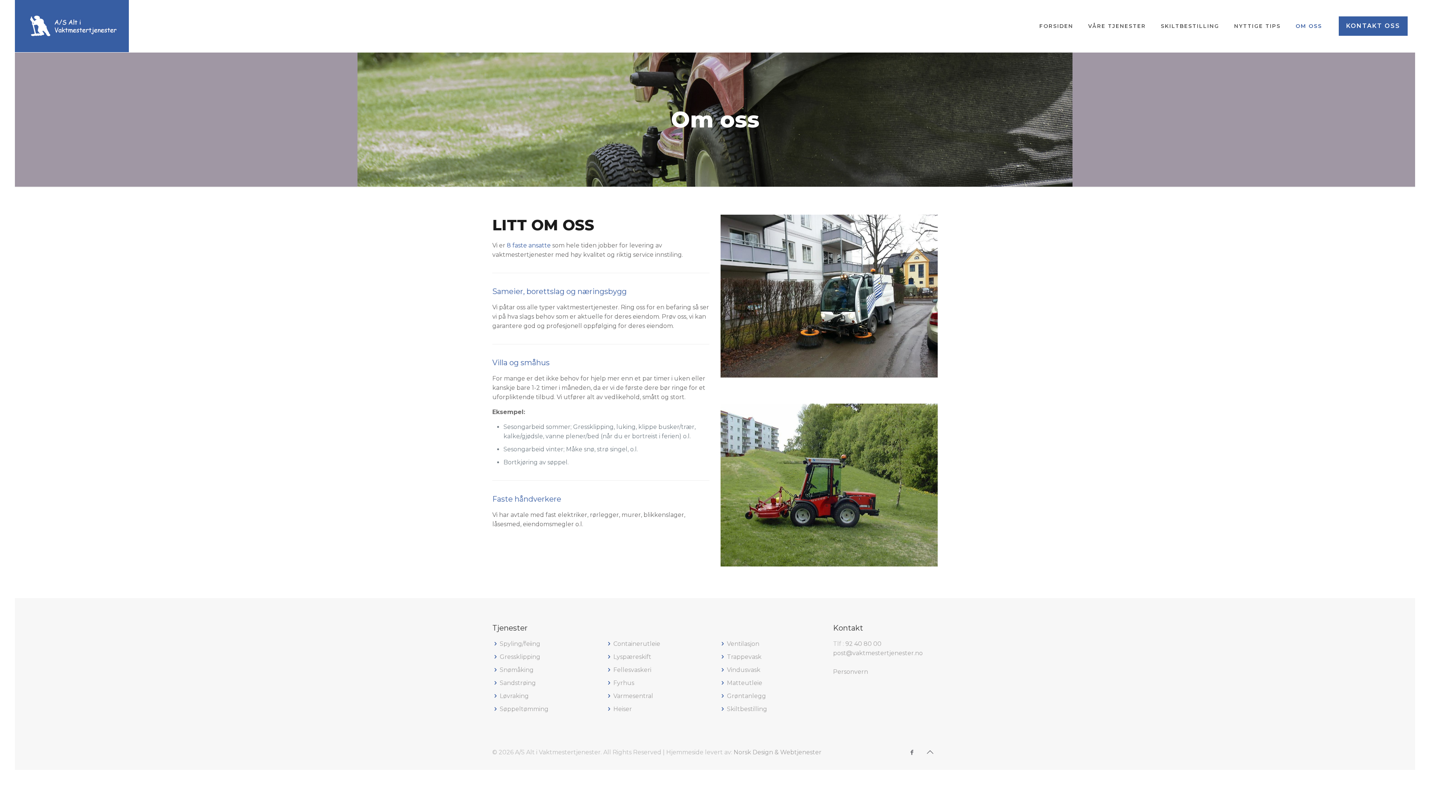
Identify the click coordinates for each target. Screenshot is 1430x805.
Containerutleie (636, 643)
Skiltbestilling (747, 709)
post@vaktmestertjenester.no (878, 653)
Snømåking (517, 669)
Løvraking (514, 696)
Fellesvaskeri (632, 669)
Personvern (850, 671)
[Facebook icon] (912, 752)
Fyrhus (623, 682)
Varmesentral (633, 696)
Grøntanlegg (746, 696)
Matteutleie (744, 682)
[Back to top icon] (930, 752)
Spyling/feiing (520, 643)
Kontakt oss (1373, 25)
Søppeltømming (524, 709)
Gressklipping (520, 656)
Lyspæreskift (632, 656)
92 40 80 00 (863, 643)
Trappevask (744, 656)
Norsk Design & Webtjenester (778, 752)
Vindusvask (743, 669)
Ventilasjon (743, 643)
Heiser (622, 709)
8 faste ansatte (529, 245)
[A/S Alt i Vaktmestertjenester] (72, 26)
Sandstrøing (518, 682)
